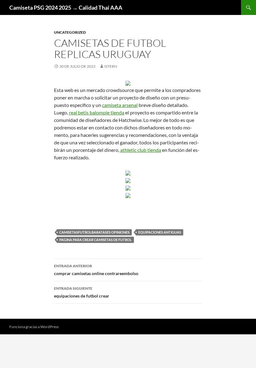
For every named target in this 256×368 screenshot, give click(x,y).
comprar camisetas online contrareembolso (96, 270)
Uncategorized (70, 32)
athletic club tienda (140, 150)
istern (110, 66)
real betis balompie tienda (96, 112)
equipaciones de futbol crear (81, 292)
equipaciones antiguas (159, 232)
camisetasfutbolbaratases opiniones (94, 232)
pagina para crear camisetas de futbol (95, 240)
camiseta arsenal (120, 105)
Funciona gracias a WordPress (34, 326)
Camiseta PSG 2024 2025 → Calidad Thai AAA (65, 7)
